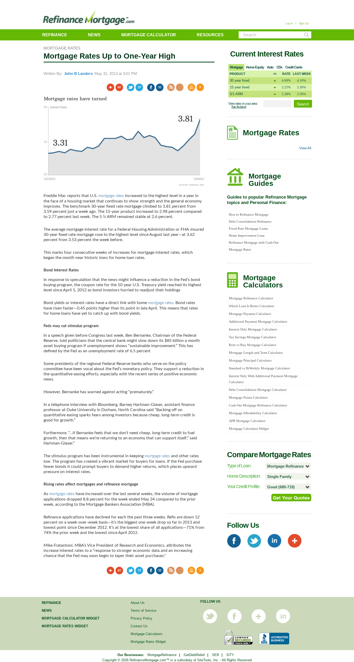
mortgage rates (111, 196)
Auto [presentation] (270, 67)
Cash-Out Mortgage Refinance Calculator (258, 405)
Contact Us (139, 626)
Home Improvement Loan (247, 235)
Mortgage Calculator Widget (249, 429)
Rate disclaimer (238, 107)
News (94, 35)
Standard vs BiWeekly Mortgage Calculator (259, 368)
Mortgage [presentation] (236, 67)
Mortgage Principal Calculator (250, 360)
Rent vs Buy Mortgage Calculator (252, 345)
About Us (138, 603)
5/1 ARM (236, 94)
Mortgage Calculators (146, 634)
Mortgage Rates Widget (65, 626)
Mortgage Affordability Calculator (253, 413)
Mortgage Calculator (148, 35)
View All (305, 148)
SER (215, 655)
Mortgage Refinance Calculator (251, 298)
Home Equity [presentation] (255, 67)
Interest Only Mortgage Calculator (253, 329)
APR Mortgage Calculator (247, 421)
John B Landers (78, 73)
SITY (230, 655)
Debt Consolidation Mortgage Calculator (258, 390)
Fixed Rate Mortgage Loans (248, 228)
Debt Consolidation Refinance (250, 221)
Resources (210, 35)
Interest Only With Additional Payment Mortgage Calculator (263, 379)
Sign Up (304, 23)
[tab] (236, 67)
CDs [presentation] (279, 67)
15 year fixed (239, 87)
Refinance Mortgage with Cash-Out (254, 242)
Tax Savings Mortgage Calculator (252, 337)
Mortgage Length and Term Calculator (256, 353)
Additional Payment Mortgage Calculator (258, 321)
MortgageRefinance (161, 655)
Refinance (54, 35)
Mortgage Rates (240, 249)
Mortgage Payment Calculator (250, 314)
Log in (289, 23)
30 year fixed (239, 80)
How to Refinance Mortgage (248, 214)
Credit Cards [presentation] (293, 67)
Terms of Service (143, 610)
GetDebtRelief (194, 655)
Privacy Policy (141, 618)
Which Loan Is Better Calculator (251, 306)
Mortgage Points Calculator (248, 397)
